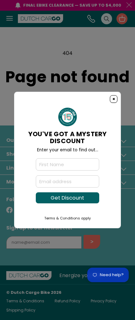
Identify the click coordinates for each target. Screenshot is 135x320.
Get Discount (67, 197)
